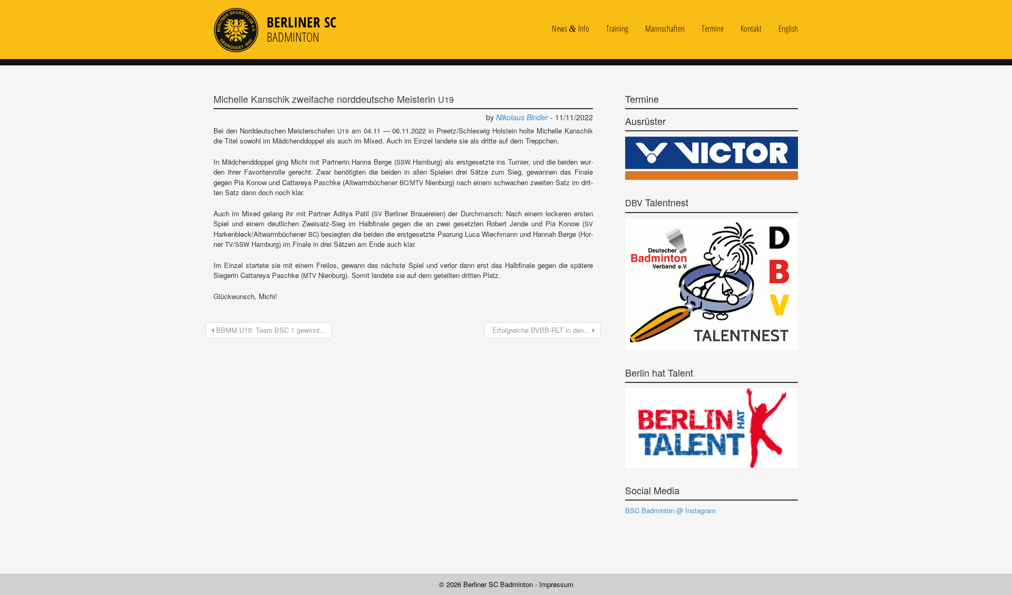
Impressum (556, 584)
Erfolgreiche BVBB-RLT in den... (541, 330)
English (788, 28)
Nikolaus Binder (522, 117)
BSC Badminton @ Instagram (670, 510)
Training (617, 28)
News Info (570, 28)
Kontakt (751, 28)
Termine (713, 28)
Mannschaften (665, 28)
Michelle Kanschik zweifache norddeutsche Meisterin (333, 98)
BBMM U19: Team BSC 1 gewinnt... (270, 330)
